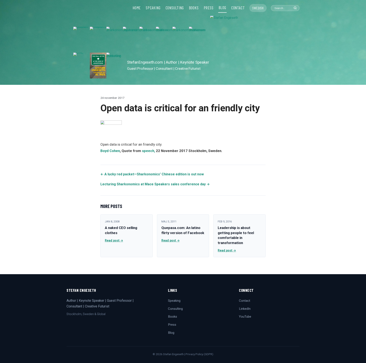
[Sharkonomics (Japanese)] (131, 40)
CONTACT (238, 8)
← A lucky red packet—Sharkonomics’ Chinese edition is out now (152, 174)
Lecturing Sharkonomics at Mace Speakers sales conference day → (155, 184)
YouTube (245, 316)
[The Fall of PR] (98, 65)
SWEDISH (258, 8)
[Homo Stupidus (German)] (98, 40)
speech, (148, 151)
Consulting (175, 309)
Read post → (114, 240)
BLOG (222, 7)
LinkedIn (245, 309)
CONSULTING (175, 8)
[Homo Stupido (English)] (81, 40)
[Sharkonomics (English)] (180, 40)
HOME (137, 8)
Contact (244, 301)
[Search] (295, 8)
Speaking (174, 301)
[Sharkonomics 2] (114, 40)
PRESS (209, 8)
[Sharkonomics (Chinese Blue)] (147, 40)
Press (172, 325)
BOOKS (194, 8)
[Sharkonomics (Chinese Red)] (164, 40)
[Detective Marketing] (114, 65)
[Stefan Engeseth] (251, 50)
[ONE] (81, 65)
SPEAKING (153, 8)
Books (172, 316)
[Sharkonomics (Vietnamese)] (197, 40)
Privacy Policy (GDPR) (199, 354)
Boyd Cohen (110, 151)
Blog (171, 333)
